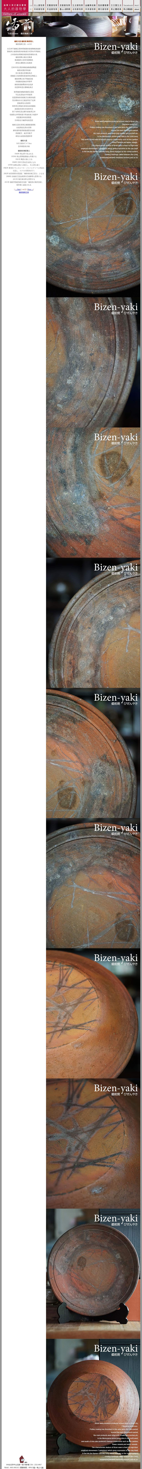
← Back (18, 189)
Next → (30, 189)
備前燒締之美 (24, 192)
